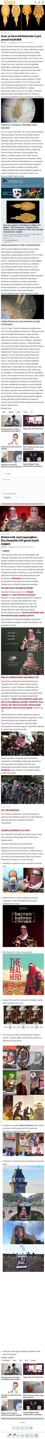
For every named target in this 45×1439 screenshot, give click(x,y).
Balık (3, 412)
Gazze (14, 1360)
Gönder (7, 497)
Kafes (18, 412)
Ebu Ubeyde (5, 1360)
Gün (20, 1360)
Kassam (33, 1360)
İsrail (26, 1360)
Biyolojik (11, 412)
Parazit (25, 412)
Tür (32, 412)
